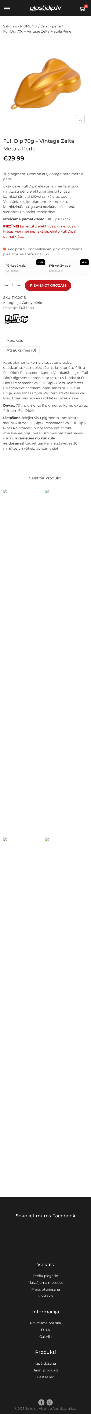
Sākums (10, 26)
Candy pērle (50, 26)
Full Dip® (26, 308)
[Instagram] (49, 1402)
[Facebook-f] (41, 1402)
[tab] (45, 340)
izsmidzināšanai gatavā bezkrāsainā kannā (38, 207)
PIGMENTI (28, 26)
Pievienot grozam (48, 285)
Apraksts (15, 340)
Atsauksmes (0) (21, 350)
